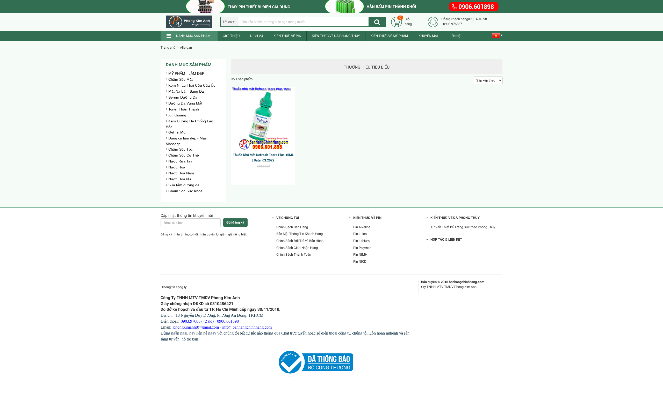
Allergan (186, 47)
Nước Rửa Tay (180, 161)
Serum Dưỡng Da (182, 97)
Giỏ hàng (408, 21)
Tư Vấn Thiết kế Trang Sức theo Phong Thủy (462, 227)
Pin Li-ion (360, 234)
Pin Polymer (362, 248)
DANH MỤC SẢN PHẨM (193, 36)
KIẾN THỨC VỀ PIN (287, 36)
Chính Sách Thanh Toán (293, 254)
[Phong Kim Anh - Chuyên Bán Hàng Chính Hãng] (191, 22)
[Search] (377, 21)
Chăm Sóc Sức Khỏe (185, 191)
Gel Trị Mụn (178, 132)
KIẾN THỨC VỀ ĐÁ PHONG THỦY (336, 36)
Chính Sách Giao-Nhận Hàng (297, 248)
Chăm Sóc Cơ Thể (183, 155)
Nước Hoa (176, 167)
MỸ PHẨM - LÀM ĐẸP (186, 73)
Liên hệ (454, 36)
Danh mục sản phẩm (189, 64)
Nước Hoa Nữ (179, 179)
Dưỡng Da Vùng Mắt (185, 103)
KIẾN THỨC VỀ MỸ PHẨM (389, 36)
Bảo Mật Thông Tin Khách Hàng (299, 234)
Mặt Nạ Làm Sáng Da (186, 91)
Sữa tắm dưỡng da (183, 185)
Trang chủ (168, 47)
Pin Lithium (361, 241)
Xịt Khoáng (177, 115)
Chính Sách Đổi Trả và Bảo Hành (299, 241)
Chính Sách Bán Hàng (292, 227)
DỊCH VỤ (256, 36)
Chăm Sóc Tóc (180, 149)
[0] (396, 22)
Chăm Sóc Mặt (180, 79)
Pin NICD (359, 261)
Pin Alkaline (361, 227)
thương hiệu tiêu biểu (367, 67)
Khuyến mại (428, 36)
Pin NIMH (360, 254)
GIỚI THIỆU (231, 36)
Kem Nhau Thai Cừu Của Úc (191, 85)
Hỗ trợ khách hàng (454, 19)
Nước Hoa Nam (181, 173)
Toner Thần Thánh (183, 109)
